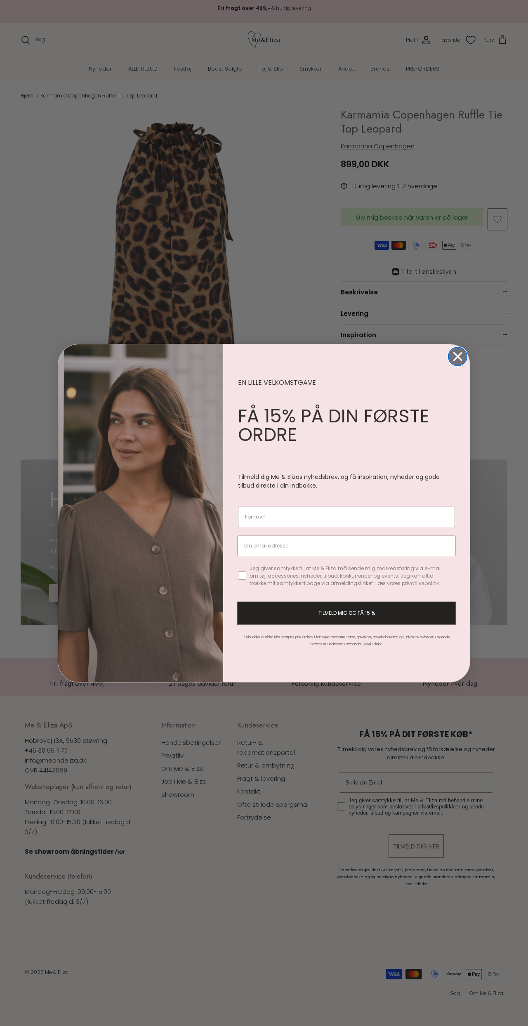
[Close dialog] (457, 356)
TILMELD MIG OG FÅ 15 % (346, 612)
